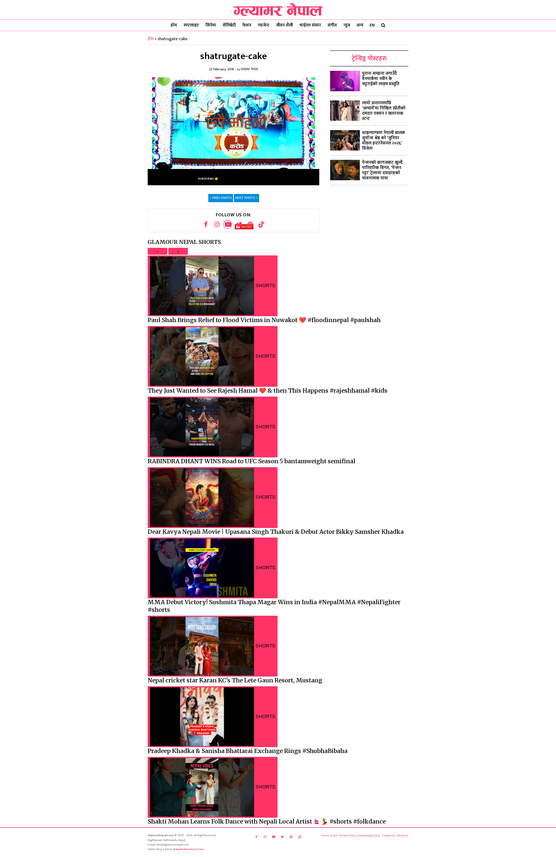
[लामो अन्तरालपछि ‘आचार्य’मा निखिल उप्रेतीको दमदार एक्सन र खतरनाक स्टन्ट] (345, 110)
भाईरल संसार (310, 25)
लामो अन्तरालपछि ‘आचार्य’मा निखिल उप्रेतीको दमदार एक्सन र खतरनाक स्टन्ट (383, 110)
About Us (402, 835)
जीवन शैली (284, 25)
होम (174, 25)
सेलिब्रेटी (229, 25)
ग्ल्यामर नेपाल (249, 69)
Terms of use (329, 835)
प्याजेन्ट (263, 25)
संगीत (332, 25)
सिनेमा (210, 25)
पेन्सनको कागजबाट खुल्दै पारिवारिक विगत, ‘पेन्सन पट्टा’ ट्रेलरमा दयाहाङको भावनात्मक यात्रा (382, 170)
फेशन (246, 25)
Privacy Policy (347, 835)
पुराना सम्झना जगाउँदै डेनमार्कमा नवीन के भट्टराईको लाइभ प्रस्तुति (380, 78)
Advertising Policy (369, 835)
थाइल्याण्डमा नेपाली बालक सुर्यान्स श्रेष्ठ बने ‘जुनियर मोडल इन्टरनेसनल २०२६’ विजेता (383, 140)
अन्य (360, 25)
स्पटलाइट (191, 25)
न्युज (346, 25)
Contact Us (388, 835)
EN (372, 25)
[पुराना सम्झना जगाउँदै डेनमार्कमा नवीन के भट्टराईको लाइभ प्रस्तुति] (345, 81)
